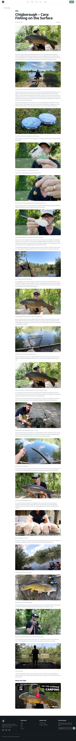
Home (28, 1)
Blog (37, 1)
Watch (32, 1)
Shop (41, 1)
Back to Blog (7, 7)
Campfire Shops (42, 723)
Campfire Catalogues (43, 724)
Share (59, 22)
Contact (45, 1)
